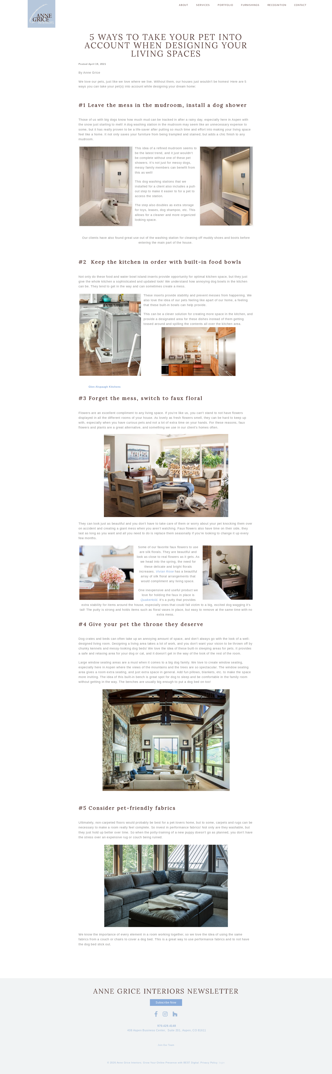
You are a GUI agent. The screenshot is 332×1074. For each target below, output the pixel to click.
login (222, 1062)
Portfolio (225, 5)
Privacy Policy (208, 1062)
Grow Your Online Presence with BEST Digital (171, 1062)
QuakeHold (149, 600)
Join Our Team (166, 1045)
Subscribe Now (166, 1002)
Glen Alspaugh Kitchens (105, 386)
